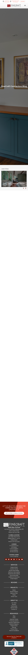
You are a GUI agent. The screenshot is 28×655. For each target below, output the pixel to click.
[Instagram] (16, 559)
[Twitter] (11, 559)
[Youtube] (22, 559)
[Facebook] (6, 559)
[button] (25, 5)
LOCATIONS (23, 1)
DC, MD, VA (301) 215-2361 (6, 1)
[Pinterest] (14, 559)
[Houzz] (19, 559)
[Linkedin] (9, 559)
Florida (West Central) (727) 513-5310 (15, 1)
